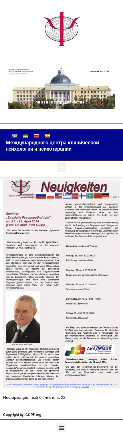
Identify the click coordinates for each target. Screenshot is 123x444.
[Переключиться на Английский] (14, 135)
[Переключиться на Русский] (36, 135)
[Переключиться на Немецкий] (25, 135)
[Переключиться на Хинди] (47, 135)
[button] (61, 167)
